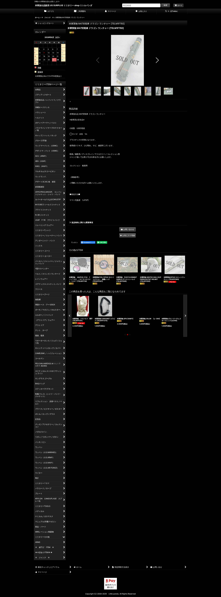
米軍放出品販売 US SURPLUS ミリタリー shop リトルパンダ (63, 5)
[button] (98, 60)
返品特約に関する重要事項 (82, 222)
